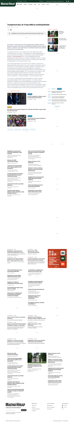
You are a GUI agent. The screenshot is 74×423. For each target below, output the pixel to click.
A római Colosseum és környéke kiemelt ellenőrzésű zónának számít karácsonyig (59, 100)
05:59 (49, 94)
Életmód (43, 4)
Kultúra (51, 35)
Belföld (21, 4)
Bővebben (57, 106)
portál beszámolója (17, 56)
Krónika (9, 107)
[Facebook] (66, 1)
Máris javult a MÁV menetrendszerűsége (63, 39)
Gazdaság (30, 4)
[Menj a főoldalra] (8, 4)
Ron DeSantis (33, 129)
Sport (39, 4)
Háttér (35, 4)
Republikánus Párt (18, 129)
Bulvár (48, 4)
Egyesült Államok (25, 129)
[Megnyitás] (18, 4)
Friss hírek (20, 1)
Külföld (25, 4)
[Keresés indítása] (66, 4)
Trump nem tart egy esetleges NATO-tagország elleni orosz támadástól (62, 47)
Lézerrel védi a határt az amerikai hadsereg (58, 103)
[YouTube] (68, 1)
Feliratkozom (24, 410)
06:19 (49, 91)
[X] (70, 1)
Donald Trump (10, 129)
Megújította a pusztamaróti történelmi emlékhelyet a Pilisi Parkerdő (62, 33)
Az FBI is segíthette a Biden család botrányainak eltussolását (37, 97)
